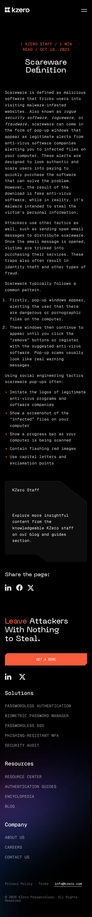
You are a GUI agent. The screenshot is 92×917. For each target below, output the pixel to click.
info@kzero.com (68, 883)
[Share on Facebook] (19, 587)
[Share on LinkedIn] (8, 587)
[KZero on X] (22, 676)
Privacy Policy (18, 883)
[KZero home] (17, 10)
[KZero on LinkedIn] (8, 676)
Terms (43, 883)
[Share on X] (30, 587)
